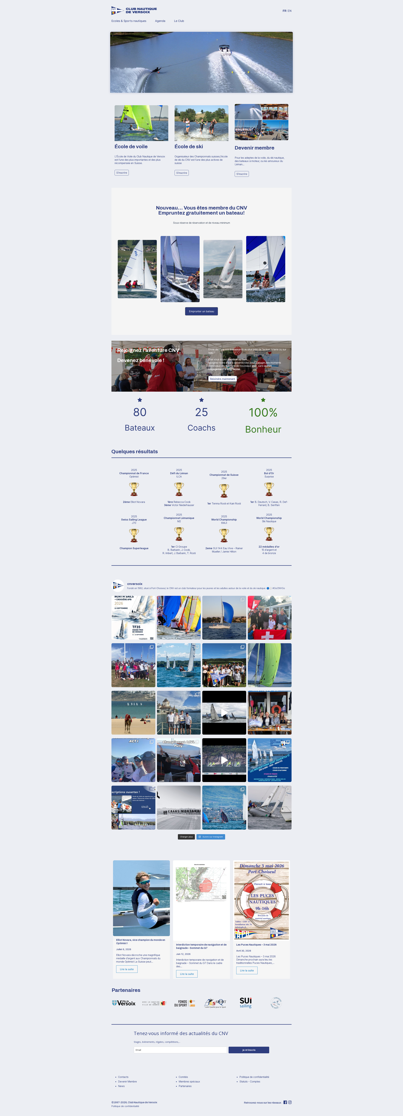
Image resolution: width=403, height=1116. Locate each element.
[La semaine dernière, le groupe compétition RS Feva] (224, 760)
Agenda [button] (160, 21)
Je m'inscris (248, 1049)
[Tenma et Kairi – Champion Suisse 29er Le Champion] (224, 808)
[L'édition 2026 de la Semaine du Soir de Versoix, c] (270, 665)
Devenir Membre (127, 1081)
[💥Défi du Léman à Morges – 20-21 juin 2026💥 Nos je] (133, 665)
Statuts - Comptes (249, 1081)
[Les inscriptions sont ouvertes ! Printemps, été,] (133, 808)
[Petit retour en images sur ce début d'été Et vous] (179, 665)
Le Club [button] (179, 21)
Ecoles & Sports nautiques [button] (128, 21)
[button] (122, 172)
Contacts (123, 1077)
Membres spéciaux (189, 1081)
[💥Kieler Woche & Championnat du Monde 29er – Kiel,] (270, 618)
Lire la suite (127, 969)
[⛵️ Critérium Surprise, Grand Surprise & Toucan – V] (224, 713)
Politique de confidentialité (254, 1077)
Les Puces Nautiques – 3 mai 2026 (256, 944)
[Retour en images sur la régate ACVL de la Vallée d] (224, 665)
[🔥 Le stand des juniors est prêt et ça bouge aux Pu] (270, 713)
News (121, 1086)
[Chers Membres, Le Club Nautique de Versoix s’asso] (179, 808)
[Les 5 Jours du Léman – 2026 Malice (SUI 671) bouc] (224, 618)
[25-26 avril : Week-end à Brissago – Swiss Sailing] (133, 760)
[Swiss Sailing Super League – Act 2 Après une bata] (179, 713)
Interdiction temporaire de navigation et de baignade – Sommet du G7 (201, 946)
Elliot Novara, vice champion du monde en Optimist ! (140, 942)
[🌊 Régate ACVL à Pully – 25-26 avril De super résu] (179, 760)
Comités (183, 1077)
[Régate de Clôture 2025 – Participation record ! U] (270, 808)
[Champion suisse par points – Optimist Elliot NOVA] (133, 713)
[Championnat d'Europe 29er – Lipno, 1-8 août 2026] (179, 618)
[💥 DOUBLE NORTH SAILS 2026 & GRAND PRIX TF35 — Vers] (133, 618)
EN (290, 10)
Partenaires (185, 1086)
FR (284, 10)
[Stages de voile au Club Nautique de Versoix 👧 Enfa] (270, 760)
